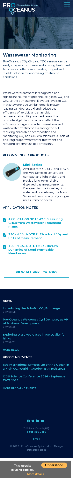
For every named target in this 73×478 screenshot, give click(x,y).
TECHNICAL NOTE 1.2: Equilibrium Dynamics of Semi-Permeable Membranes (33, 249)
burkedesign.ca (36, 449)
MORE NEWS (11, 349)
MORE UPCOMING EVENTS (19, 388)
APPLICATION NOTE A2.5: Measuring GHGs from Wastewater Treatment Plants (35, 222)
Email (36, 438)
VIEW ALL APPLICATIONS (36, 272)
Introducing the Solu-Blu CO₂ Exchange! (32, 308)
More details (35, 474)
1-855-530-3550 (36, 431)
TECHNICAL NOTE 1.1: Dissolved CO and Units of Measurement (38, 236)
